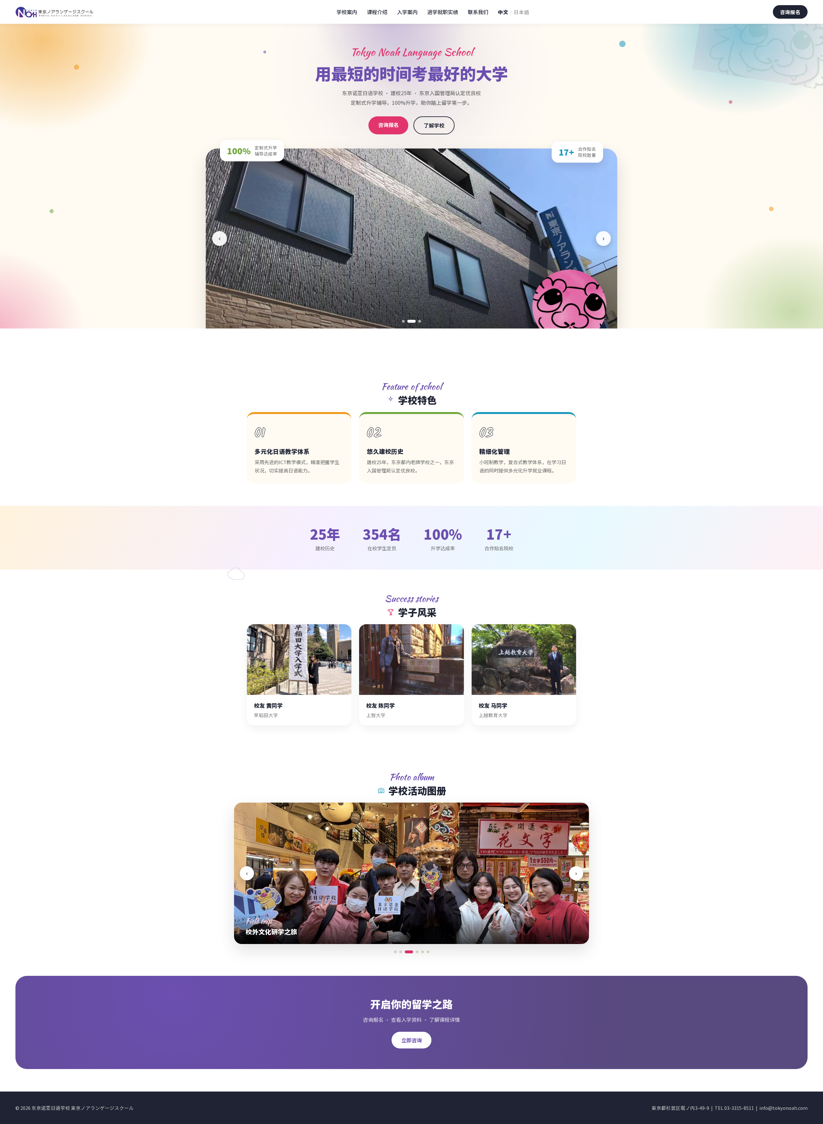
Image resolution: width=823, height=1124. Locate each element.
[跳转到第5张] (422, 951)
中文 (503, 11)
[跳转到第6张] (428, 951)
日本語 (521, 11)
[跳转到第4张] (414, 951)
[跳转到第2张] (408, 321)
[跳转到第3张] (417, 321)
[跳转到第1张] (403, 321)
